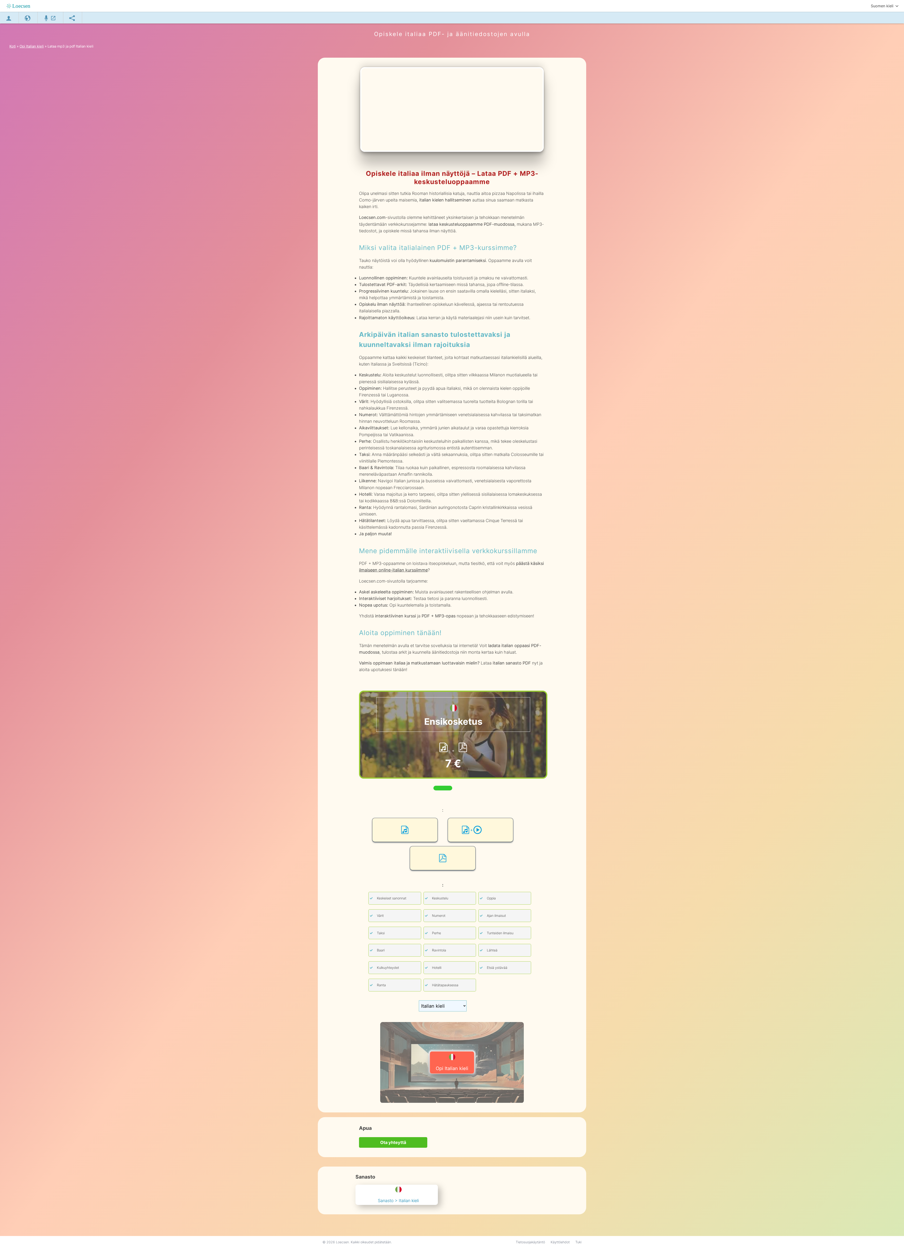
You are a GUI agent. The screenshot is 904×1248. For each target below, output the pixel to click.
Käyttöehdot (560, 1242)
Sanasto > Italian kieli (398, 1200)
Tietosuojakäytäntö (530, 1242)
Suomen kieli (882, 6)
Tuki (578, 1242)
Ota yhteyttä (393, 1142)
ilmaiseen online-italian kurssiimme (393, 570)
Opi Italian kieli (452, 1068)
